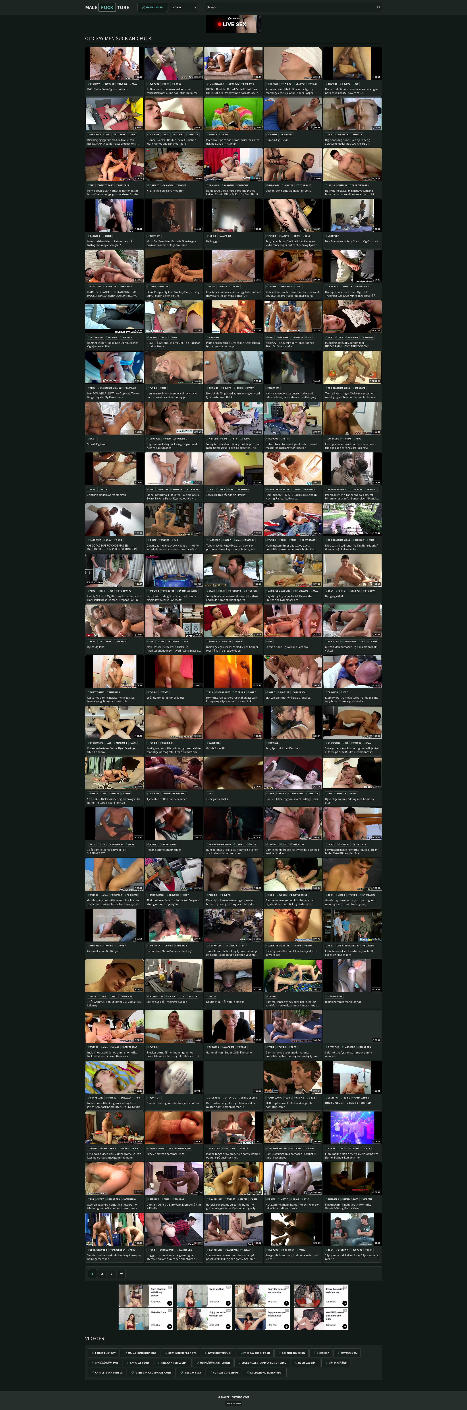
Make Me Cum (158, 1312)
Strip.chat (155, 1301)
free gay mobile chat (174, 1362)
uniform (249, 540)
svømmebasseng (337, 489)
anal (134, 83)
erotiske (273, 83)
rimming (345, 844)
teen (340, 337)
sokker (171, 996)
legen (93, 1148)
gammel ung (297, 793)
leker (152, 286)
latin (104, 489)
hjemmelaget (216, 83)
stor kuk (95, 83)
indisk (331, 185)
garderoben (118, 1249)
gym (182, 996)
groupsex (155, 438)
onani (313, 83)
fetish (127, 793)
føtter (164, 286)
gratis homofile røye (182, 1353)
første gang (106, 185)
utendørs (356, 489)
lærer (341, 895)
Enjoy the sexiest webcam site (218, 1314)
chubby (121, 945)
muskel (123, 83)
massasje (214, 337)
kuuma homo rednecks (142, 1353)
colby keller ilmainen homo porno (264, 1362)
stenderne (334, 742)
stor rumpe (304, 185)
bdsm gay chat (307, 1362)
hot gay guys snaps (225, 1372)
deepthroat (364, 286)
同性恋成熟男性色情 (106, 1362)
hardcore (273, 185)
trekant (332, 83)
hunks (177, 83)
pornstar (110, 286)
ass (356, 83)
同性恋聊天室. (349, 1353)
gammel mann (168, 844)
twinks (287, 83)
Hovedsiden (154, 7)
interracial (96, 337)
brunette (372, 489)
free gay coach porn (256, 1353)
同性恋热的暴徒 (338, 1362)
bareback (248, 83)
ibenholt (127, 337)
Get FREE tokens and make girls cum (335, 1315)
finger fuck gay (105, 1353)
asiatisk (272, 134)
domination (156, 996)
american (127, 996)
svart (212, 286)
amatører (95, 134)
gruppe (346, 83)
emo (92, 185)
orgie (119, 540)
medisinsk (167, 742)
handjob (289, 185)
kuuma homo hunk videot (266, 1372)
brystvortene (299, 895)
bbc (270, 641)
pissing (213, 895)
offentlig (251, 590)
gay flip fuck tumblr (109, 1372)
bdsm (108, 540)
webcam (243, 185)
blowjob (110, 83)
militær (213, 438)
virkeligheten (249, 1097)
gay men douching (293, 1353)
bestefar (333, 1097)
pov (309, 337)
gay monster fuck (219, 1353)
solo (307, 236)
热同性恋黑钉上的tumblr (215, 1362)
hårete (343, 185)
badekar (154, 590)
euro (298, 489)
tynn (152, 1249)
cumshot (154, 185)
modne (282, 793)
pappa (302, 1249)
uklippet (301, 83)
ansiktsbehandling (111, 388)
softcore (333, 438)
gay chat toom (139, 1362)
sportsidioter (360, 185)
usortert (155, 236)
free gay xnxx (192, 1372)
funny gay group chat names (153, 1372)
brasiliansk (116, 844)
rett (166, 83)
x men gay (323, 1353)
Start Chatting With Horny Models (158, 1292)
